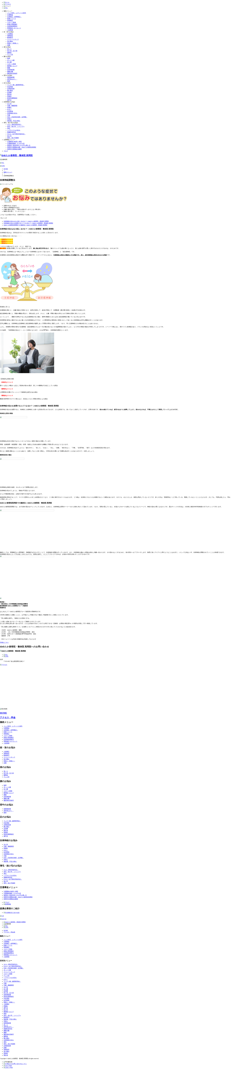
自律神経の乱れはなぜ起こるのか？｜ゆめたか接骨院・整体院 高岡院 (26, 221)
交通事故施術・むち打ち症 (16, 143)
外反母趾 (10, 86)
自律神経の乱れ (12, 113)
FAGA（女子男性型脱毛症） (16, 134)
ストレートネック (13, 39)
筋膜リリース (11, 18)
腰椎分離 (10, 71)
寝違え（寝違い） (13, 43)
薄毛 (8, 128)
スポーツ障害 (11, 64)
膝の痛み (10, 90)
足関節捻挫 (10, 88)
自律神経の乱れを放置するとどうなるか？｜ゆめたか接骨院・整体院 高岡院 (28, 223)
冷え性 (9, 103)
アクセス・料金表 (9, 932)
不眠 (8, 115)
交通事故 (10, 15)
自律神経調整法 (12, 26)
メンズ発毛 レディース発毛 (16, 13)
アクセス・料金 (8, 717)
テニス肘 (10, 54)
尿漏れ (9, 107)
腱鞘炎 (9, 52)
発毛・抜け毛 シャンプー (16, 126)
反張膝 (9, 92)
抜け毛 (9, 136)
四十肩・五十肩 (12, 51)
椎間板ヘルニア (12, 66)
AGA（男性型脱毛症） (14, 124)
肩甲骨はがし (12, 79)
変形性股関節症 (12, 98)
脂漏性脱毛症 (11, 132)
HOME (6, 169)
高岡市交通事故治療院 (14, 149)
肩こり (9, 49)
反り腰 (9, 62)
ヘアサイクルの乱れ (13, 130)
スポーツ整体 (11, 22)
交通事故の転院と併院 (14, 141)
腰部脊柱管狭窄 (12, 73)
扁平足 (9, 100)
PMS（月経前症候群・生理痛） (17, 117)
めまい (9, 109)
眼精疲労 (10, 37)
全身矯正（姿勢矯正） (14, 16)
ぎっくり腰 (10, 60)
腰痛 (8, 68)
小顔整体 (10, 30)
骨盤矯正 (10, 20)
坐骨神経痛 (10, 69)
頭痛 (8, 45)
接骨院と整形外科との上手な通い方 (18, 145)
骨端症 (9, 96)
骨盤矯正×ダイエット (14, 28)
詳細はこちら (4, 642)
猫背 (8, 58)
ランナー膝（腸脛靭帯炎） (16, 85)
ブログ (6, 151)
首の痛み (10, 41)
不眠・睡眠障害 (12, 105)
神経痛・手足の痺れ (13, 121)
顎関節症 (10, 35)
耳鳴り (9, 119)
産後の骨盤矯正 (12, 24)
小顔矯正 (10, 34)
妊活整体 (10, 111)
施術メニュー (8, 172)
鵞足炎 (9, 94)
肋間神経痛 (10, 77)
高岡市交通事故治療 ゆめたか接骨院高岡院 (21, 147)
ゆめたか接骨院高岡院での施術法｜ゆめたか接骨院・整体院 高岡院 (25, 225)
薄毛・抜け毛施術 (13, 138)
